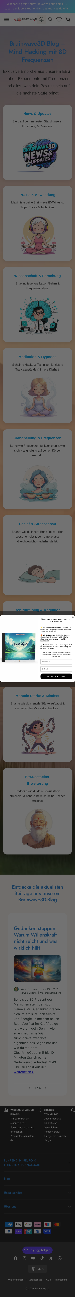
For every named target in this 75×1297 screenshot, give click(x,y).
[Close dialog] (73, 617)
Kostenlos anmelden (56, 676)
